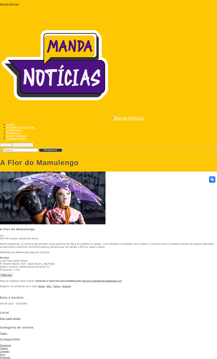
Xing (2, 354)
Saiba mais (6, 275)
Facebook (5, 345)
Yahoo (57, 286)
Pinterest (5, 357)
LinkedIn (5, 351)
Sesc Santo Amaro (10, 318)
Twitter (4, 348)
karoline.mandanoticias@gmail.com (102, 280)
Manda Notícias (9, 4)
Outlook (66, 286)
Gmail (41, 286)
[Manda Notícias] (55, 118)
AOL (49, 286)
